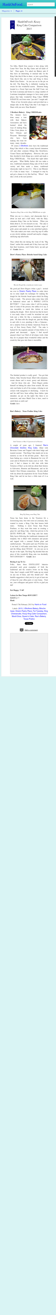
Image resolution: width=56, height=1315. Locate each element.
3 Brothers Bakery (31, 608)
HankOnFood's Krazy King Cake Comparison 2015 (29, 25)
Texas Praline (29, 618)
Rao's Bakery (40, 616)
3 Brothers (23, 145)
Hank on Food (40, 604)
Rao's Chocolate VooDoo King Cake (29, 446)
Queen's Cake (28, 616)
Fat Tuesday (38, 611)
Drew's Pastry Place (27, 291)
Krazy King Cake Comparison (34, 613)
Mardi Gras (16, 616)
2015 (20, 608)
